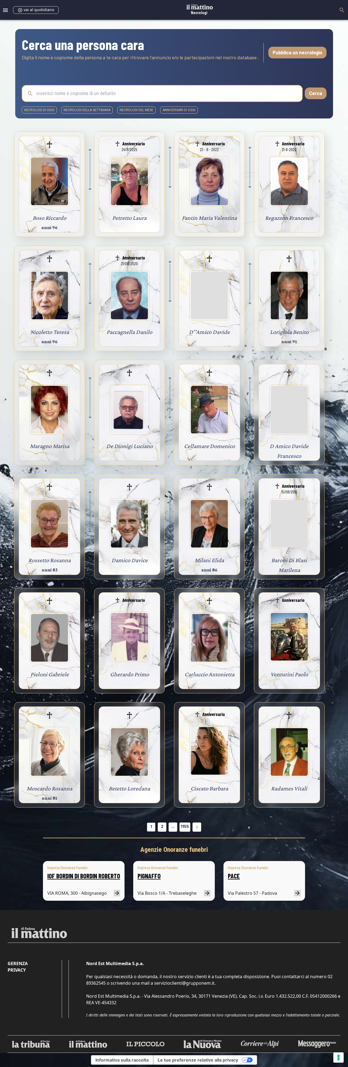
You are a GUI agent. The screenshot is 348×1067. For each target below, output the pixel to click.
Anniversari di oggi (179, 110)
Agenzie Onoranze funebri (174, 849)
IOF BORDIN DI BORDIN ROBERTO (83, 876)
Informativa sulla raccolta (122, 1060)
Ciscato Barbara (209, 788)
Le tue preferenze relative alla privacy (198, 1060)
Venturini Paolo (289, 674)
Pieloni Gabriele (49, 674)
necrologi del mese (136, 110)
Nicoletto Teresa (49, 331)
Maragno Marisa (49, 446)
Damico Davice (129, 560)
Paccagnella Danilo (129, 331)
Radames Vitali (289, 788)
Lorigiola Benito (289, 331)
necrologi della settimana (87, 110)
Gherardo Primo (129, 674)
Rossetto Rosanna (49, 560)
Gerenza (18, 963)
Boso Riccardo (49, 217)
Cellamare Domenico (209, 446)
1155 (185, 826)
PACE (234, 876)
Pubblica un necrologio (297, 52)
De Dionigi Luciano (129, 446)
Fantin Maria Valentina (209, 217)
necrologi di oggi (39, 110)
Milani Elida (209, 560)
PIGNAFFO (149, 876)
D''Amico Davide (209, 331)
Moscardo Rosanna (49, 788)
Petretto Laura (129, 217)
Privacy (17, 970)
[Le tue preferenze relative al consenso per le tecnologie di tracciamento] (338, 1057)
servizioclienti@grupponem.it (184, 983)
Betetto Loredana (129, 788)
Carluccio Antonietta (209, 674)
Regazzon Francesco (289, 217)
